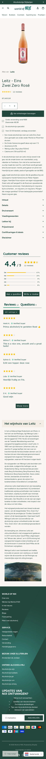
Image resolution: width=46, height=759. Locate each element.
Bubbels (12, 15)
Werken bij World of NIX (11, 602)
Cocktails (20, 15)
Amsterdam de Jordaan (11, 658)
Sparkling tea (31, 15)
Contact (5, 639)
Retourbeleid (7, 636)
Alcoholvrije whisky (9, 684)
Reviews (5, 609)
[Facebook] (18, 755)
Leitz (12, 72)
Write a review (31, 294)
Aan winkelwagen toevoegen (24, 113)
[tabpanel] (22, 360)
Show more (22, 406)
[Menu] (3, 8)
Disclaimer (6, 237)
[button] (22, 272)
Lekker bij (6, 221)
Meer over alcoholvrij (10, 621)
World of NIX (19, 745)
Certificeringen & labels (12, 232)
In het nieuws (7, 606)
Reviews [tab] (11, 304)
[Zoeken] (8, 8)
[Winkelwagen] (43, 8)
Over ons (5, 598)
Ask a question (14, 294)
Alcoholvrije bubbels (10, 673)
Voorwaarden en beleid (23, 750)
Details (5, 205)
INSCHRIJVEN (33, 718)
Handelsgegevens (9, 647)
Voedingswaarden (10, 216)
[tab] (29, 305)
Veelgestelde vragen (10, 632)
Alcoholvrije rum (8, 680)
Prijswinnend (8, 227)
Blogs (4, 613)
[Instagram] (23, 755)
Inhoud (5, 200)
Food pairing (6, 617)
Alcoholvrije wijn (8, 669)
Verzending (6, 643)
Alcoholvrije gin (8, 676)
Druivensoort (7, 210)
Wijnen (4, 15)
